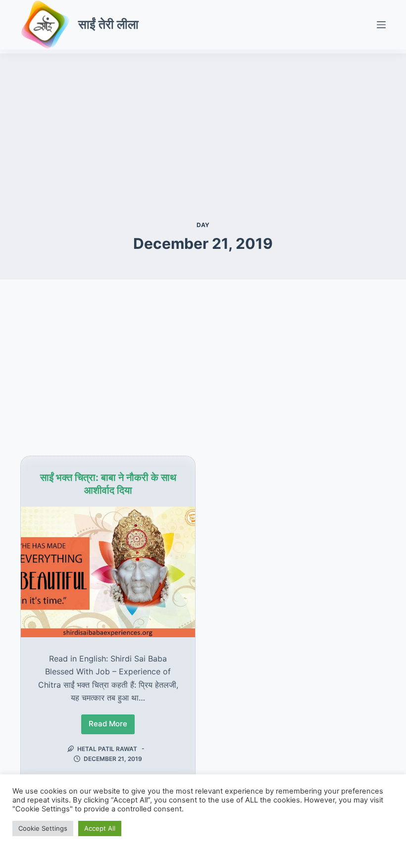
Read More (109, 726)
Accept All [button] (99, 828)
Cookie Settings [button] (42, 828)
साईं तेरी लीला (108, 24)
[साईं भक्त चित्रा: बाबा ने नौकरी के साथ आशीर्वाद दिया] (108, 572)
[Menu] (381, 24)
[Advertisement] (203, 122)
